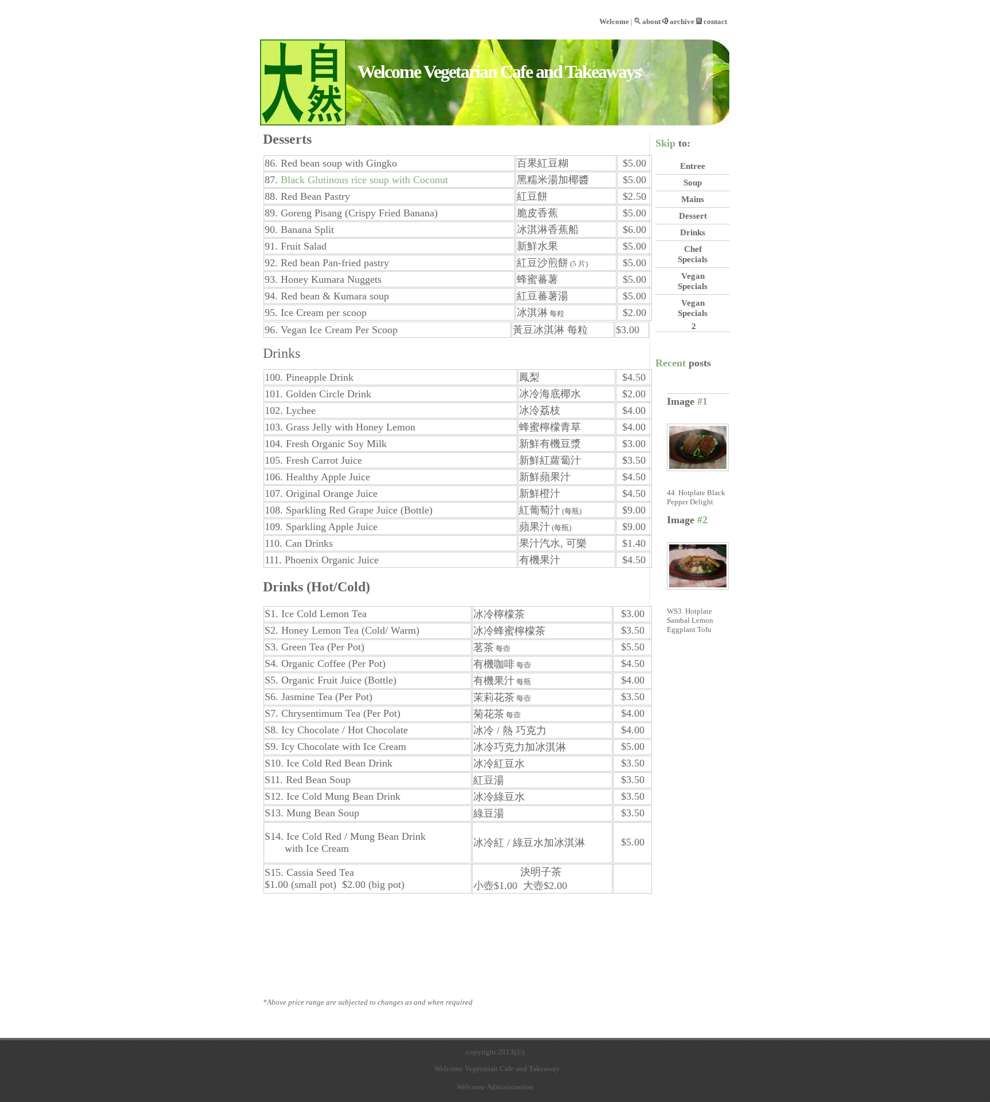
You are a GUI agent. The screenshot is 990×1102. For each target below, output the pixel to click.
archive (682, 21)
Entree (692, 166)
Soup (692, 182)
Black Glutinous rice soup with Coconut (364, 179)
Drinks (692, 232)
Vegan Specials (693, 281)
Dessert (693, 215)
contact (715, 21)
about (651, 21)
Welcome (614, 21)
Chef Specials (693, 254)
